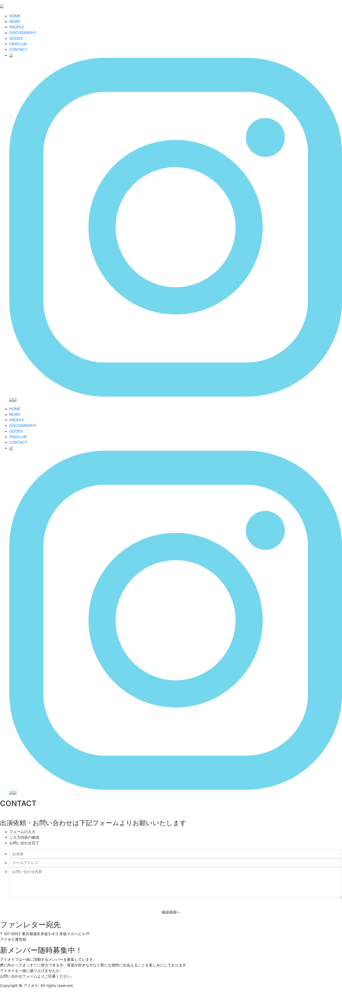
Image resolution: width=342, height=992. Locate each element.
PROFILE (16, 27)
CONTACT (18, 49)
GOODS (16, 38)
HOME (14, 16)
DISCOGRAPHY (22, 32)
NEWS (14, 21)
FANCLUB (18, 43)
